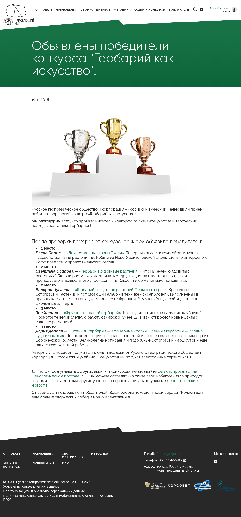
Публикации (179, 9)
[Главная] (18, 15)
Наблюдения (66, 9)
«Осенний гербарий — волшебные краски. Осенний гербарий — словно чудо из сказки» (119, 333)
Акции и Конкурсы (150, 9)
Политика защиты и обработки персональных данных (44, 491)
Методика (122, 9)
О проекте (43, 9)
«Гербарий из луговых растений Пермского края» (121, 289)
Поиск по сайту (195, 9)
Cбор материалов (95, 9)
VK (201, 9)
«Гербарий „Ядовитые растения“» (110, 271)
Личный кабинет (220, 8)
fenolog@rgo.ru (168, 454)
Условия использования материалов (31, 486)
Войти (226, 11)
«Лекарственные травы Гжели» (95, 252)
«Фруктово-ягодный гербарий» (92, 312)
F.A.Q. (66, 463)
